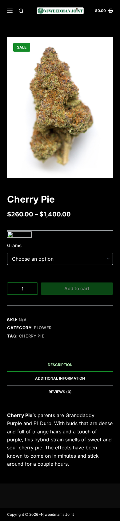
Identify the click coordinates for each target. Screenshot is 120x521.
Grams (14, 245)
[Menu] (10, 11)
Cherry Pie (32, 336)
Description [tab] (60, 364)
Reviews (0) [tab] (60, 391)
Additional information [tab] (60, 378)
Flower (43, 327)
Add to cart (77, 288)
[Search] (21, 11)
